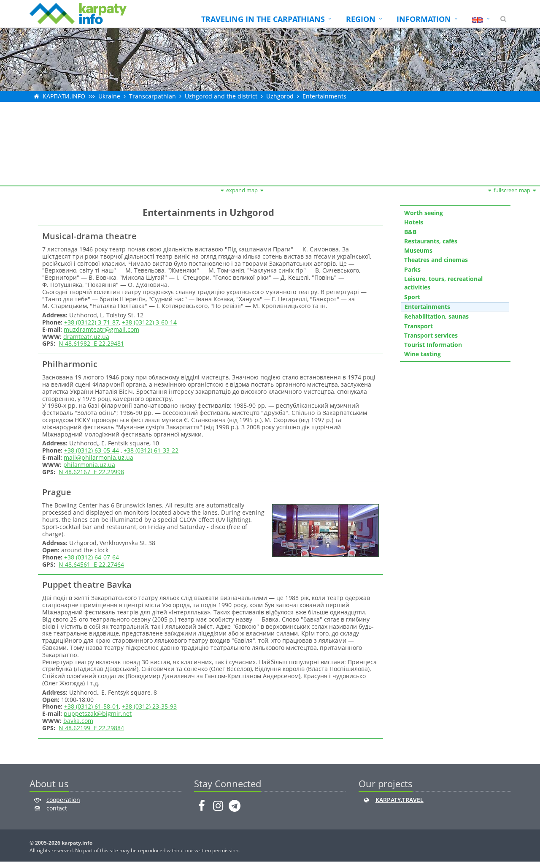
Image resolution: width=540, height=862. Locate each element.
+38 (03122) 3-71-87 (91, 322)
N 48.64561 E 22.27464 (91, 564)
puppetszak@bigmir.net (98, 713)
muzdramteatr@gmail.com (101, 329)
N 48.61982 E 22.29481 (91, 343)
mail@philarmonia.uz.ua (98, 457)
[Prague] (324, 530)
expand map (242, 190)
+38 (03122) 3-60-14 (149, 322)
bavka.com (78, 721)
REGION (360, 19)
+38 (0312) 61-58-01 (91, 706)
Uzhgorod (280, 96)
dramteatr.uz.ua (86, 337)
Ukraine (109, 96)
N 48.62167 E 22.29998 (91, 472)
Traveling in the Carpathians (263, 19)
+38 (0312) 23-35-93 (149, 706)
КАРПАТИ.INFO (64, 96)
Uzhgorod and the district (221, 96)
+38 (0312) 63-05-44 (91, 450)
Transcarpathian (152, 96)
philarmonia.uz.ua (89, 465)
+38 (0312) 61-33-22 (151, 450)
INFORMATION (424, 19)
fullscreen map (512, 190)
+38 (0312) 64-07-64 (91, 557)
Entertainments (324, 96)
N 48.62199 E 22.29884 (91, 728)
